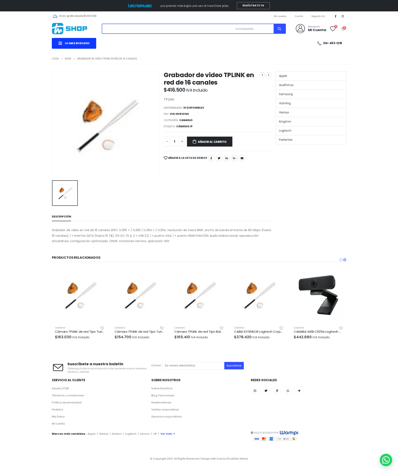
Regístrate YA (253, 5)
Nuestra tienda (161, 402)
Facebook (211, 158)
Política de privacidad (66, 402)
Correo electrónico (242, 158)
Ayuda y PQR (60, 388)
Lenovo (145, 434)
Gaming (285, 103)
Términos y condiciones (68, 395)
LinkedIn (226, 158)
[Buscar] (279, 28)
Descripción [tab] (61, 216)
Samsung (286, 94)
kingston (285, 121)
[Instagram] (343, 16)
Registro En (318, 16)
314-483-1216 (332, 43)
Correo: (156, 366)
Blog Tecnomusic (163, 395)
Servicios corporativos (166, 417)
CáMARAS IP (184, 126)
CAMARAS (186, 120)
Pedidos (57, 409)
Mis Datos (58, 417)
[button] (341, 259)
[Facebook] (335, 16)
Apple (283, 76)
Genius (284, 112)
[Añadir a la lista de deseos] (102, 328)
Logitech (285, 131)
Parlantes (285, 140)
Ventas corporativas (165, 409)
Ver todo (166, 434)
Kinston (117, 434)
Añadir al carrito (212, 142)
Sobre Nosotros (161, 388)
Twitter (219, 158)
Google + (234, 158)
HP (155, 434)
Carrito (299, 16)
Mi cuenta (280, 16)
